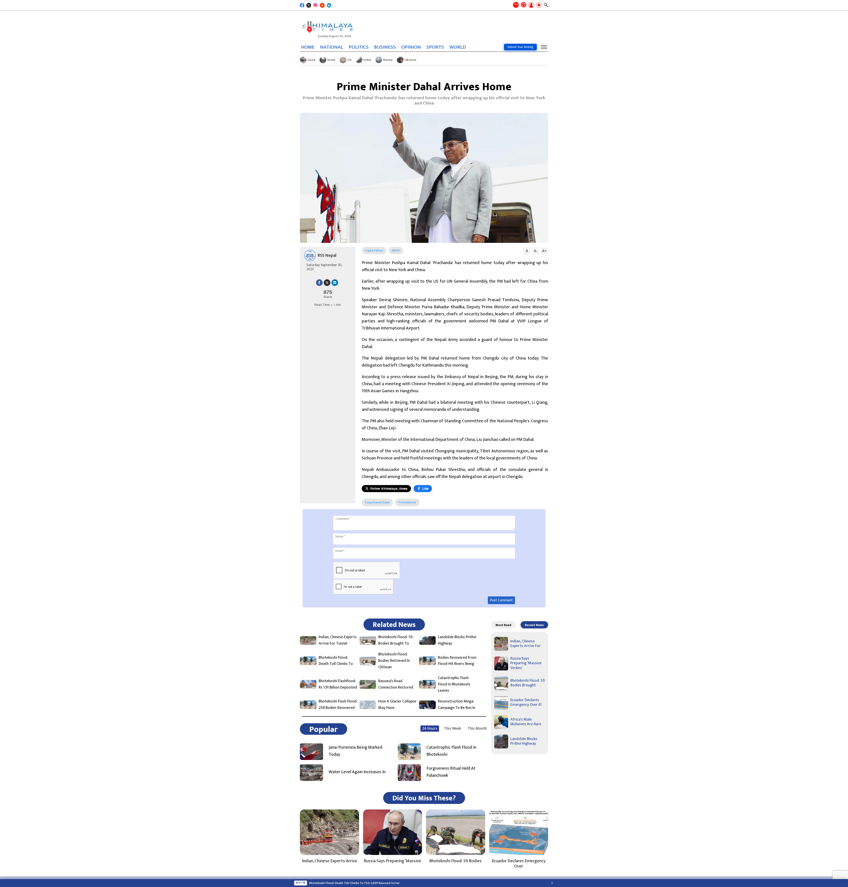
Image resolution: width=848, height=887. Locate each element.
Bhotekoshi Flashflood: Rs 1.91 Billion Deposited (338, 684)
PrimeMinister (407, 502)
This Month (477, 728)
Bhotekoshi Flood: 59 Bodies (455, 861)
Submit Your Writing (520, 46)
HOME (307, 47)
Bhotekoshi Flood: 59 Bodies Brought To (395, 640)
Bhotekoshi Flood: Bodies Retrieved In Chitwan (394, 660)
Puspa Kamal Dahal (377, 502)
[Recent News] (523, 5)
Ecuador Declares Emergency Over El (525, 702)
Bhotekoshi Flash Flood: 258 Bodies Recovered (338, 704)
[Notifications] (539, 5)
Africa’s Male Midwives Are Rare (525, 722)
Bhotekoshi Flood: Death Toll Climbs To (336, 661)
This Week (452, 728)
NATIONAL (331, 47)
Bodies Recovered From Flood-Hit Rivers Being (457, 661)
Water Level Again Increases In (357, 772)
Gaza (311, 60)
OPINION (411, 47)
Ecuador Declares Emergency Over (518, 863)
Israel (331, 60)
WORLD (457, 47)
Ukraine (410, 60)
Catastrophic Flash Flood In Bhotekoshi (451, 751)
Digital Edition (374, 250)
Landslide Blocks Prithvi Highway (457, 640)
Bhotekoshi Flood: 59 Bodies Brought (527, 683)
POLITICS (359, 47)
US (349, 60)
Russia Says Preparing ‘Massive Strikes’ (525, 663)
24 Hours (429, 728)
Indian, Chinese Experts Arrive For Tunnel (338, 640)
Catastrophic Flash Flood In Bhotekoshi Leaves (454, 684)
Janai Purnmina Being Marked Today (355, 751)
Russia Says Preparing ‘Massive (392, 861)
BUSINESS (385, 47)
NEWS (396, 250)
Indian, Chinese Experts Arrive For (525, 643)
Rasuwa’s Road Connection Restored (395, 684)
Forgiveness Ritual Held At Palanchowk (450, 772)
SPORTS (435, 47)
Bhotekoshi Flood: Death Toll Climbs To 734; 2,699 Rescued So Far (354, 883)
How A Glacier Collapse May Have (397, 704)
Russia (387, 60)
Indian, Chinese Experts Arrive (329, 861)
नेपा (516, 4)
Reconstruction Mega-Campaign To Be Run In (456, 704)
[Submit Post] (531, 5)
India (367, 60)
